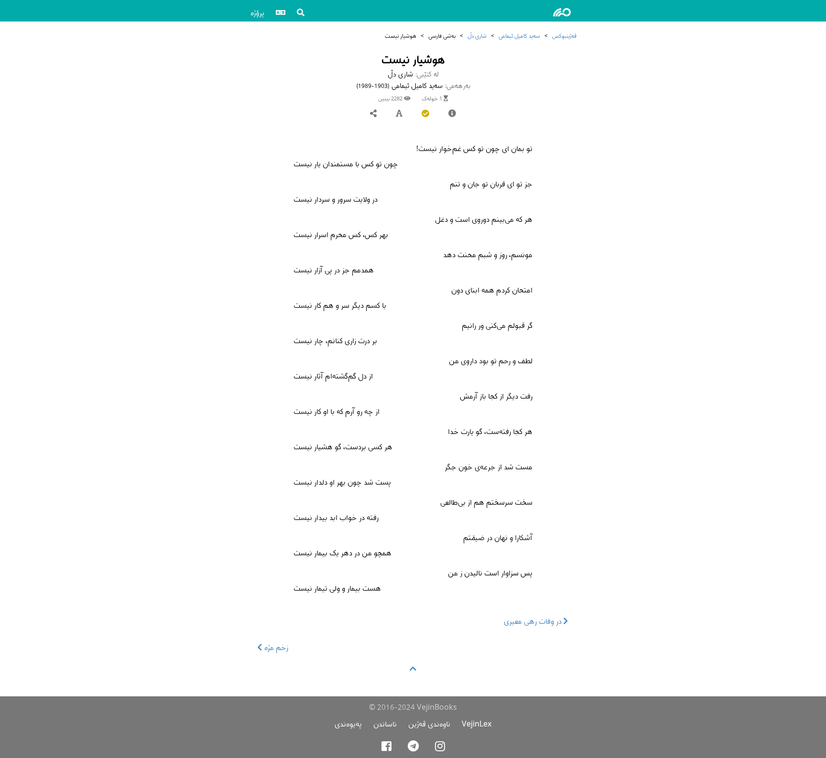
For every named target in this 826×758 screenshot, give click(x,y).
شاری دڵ (477, 35)
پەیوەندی (348, 724)
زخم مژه (275, 647)
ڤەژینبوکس (564, 35)
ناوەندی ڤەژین (429, 724)
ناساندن (385, 724)
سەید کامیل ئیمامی (519, 35)
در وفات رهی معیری (534, 621)
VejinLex (476, 724)
